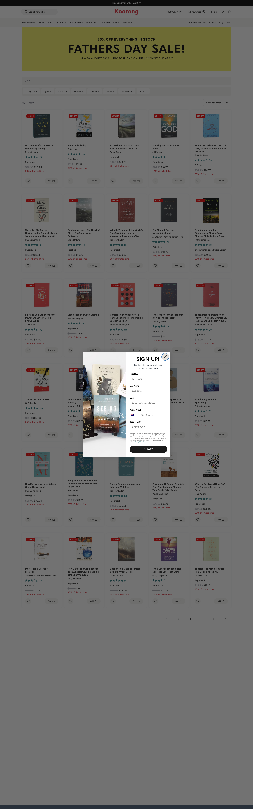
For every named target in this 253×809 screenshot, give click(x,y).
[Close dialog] (165, 356)
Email (132, 398)
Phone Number (136, 410)
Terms (145, 442)
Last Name (134, 386)
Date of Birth (135, 422)
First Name (135, 374)
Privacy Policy (138, 442)
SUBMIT (148, 449)
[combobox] (134, 415)
